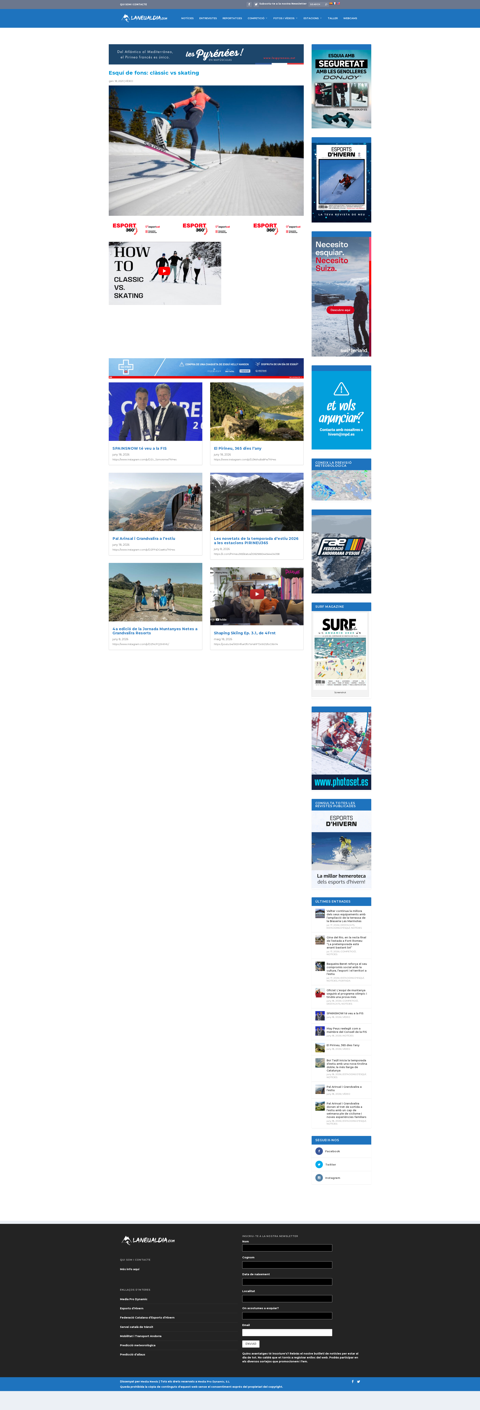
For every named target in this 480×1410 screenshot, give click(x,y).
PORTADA (344, 980)
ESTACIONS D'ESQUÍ (338, 927)
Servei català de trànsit (136, 1327)
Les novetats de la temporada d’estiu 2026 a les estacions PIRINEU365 (256, 540)
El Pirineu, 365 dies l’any (238, 448)
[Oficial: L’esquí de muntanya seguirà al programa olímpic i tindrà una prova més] (320, 992)
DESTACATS (347, 925)
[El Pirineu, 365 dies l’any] (320, 1047)
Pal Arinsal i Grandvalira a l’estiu (143, 538)
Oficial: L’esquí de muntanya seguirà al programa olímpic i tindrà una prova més (347, 994)
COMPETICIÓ (256, 18)
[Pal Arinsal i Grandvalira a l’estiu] (320, 1089)
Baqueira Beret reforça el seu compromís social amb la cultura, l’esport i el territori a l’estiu (347, 969)
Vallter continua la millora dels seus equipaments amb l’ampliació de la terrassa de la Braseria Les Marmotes (346, 916)
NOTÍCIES (187, 18)
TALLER (333, 18)
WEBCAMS (350, 18)
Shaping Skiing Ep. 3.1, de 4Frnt (245, 633)
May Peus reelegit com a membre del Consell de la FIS (347, 1030)
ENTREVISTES (208, 18)
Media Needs (149, 1381)
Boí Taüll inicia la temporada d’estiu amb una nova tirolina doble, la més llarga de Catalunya (347, 1065)
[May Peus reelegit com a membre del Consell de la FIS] (320, 1031)
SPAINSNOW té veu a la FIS (139, 448)
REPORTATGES (232, 18)
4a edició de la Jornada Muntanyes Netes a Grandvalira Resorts (155, 631)
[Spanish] (330, 3)
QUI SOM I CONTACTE (133, 4)
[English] (338, 3)
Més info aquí (129, 1269)
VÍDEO (129, 80)
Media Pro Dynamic (133, 1299)
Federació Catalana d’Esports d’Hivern (147, 1317)
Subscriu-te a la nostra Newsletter (283, 3)
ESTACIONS (311, 18)
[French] (334, 3)
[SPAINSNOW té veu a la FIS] (320, 1015)
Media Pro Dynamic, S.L (214, 1381)
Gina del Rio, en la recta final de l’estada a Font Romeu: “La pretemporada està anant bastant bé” (346, 942)
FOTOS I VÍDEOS (284, 18)
